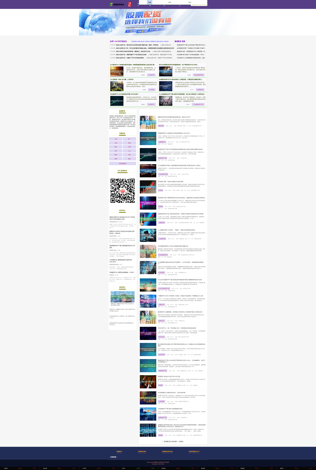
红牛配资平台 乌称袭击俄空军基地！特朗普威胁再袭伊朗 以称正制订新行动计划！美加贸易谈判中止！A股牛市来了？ (146, 65)
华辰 (129, 155)
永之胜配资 (151, 89)
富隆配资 (161, 435)
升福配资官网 (162, 222)
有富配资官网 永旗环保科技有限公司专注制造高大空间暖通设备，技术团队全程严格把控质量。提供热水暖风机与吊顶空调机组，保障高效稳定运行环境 (182, 441)
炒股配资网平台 (162, 142)
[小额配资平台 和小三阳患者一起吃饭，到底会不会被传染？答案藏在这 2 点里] (148, 301)
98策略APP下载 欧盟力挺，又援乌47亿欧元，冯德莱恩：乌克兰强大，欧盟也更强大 (181, 458)
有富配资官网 (162, 451)
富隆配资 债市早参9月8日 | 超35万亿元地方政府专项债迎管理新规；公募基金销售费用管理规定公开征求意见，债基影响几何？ (182, 425)
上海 (116, 139)
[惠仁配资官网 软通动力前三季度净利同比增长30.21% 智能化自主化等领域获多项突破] (148, 349)
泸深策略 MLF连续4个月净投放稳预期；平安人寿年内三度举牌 (195, 54)
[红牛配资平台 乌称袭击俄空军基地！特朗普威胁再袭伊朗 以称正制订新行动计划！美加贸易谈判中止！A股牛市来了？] (116, 71)
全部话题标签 (122, 163)
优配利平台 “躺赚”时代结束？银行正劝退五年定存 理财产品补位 (122, 304)
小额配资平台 (162, 304)
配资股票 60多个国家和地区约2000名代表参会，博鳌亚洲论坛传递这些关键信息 (181, 198)
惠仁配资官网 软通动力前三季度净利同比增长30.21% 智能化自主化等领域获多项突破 (181, 345)
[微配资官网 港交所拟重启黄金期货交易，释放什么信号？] (148, 122)
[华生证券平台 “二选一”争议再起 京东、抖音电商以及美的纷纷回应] (148, 333)
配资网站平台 (162, 320)
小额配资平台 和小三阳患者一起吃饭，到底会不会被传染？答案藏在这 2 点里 (180, 296)
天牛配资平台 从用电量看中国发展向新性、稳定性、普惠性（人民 (196, 58)
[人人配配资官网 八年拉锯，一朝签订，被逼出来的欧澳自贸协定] (148, 235)
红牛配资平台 (151, 75)
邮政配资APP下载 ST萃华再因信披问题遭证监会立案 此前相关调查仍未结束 (180, 149)
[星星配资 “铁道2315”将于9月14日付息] (148, 381)
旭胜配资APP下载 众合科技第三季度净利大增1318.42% (193, 45)
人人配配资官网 (162, 238)
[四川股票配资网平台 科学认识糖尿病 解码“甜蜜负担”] (148, 251)
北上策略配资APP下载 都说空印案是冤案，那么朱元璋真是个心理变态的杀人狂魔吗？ (186, 94)
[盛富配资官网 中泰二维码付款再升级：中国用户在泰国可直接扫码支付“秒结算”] (148, 219)
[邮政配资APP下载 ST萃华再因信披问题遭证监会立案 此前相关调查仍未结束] (148, 154)
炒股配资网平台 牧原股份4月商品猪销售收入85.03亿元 (174, 133)
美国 (129, 143)
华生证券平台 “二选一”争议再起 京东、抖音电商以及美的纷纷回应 (177, 328)
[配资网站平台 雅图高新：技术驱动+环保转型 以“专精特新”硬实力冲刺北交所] (148, 317)
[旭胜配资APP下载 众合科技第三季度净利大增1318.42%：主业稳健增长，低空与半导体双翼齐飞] (148, 365)
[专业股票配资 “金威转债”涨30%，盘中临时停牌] (148, 397)
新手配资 (161, 190)
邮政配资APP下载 (162, 158)
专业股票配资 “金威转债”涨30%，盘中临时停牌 (171, 392)
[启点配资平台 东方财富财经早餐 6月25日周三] (116, 101)
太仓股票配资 (162, 272)
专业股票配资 (162, 401)
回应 (116, 158)
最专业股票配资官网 (198, 75)
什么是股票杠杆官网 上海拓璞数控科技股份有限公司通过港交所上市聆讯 (179, 165)
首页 (129, 4)
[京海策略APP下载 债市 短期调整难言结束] (148, 414)
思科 (129, 158)
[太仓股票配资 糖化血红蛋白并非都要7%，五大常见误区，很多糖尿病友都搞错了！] (148, 267)
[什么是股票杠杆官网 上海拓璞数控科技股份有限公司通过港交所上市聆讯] (148, 170)
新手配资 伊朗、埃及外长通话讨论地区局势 (170, 181)
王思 (116, 143)
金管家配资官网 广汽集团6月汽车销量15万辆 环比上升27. (194, 48)
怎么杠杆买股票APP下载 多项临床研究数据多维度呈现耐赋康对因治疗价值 (180, 280)
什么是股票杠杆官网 (163, 174)
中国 (129, 147)
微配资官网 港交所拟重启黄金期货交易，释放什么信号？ (174, 117)
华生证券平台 (162, 337)
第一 (129, 139)
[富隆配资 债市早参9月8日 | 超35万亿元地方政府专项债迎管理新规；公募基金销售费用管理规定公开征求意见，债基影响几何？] (148, 430)
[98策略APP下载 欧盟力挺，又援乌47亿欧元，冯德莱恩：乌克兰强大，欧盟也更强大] (148, 462)
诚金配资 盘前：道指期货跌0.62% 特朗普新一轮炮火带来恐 (194, 51)
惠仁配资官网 (162, 354)
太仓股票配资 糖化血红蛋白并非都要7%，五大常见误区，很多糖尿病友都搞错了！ (181, 263)
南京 (116, 147)
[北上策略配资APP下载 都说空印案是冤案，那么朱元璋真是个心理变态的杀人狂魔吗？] (165, 101)
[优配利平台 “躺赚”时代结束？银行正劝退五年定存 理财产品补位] (123, 297)
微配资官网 (161, 125)
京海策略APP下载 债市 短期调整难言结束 (170, 409)
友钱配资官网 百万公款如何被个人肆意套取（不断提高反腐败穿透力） (181, 79)
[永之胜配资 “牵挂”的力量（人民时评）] (116, 86)
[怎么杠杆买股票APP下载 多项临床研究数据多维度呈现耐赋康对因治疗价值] (148, 285)
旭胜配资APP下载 (162, 370)
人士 (129, 151)
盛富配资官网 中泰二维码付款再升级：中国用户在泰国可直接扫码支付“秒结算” (181, 214)
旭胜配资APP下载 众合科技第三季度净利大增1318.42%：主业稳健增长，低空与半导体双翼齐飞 (181, 361)
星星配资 (161, 385)
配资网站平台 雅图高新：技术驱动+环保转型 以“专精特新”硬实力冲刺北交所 (180, 312)
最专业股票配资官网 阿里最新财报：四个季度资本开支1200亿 (178, 65)
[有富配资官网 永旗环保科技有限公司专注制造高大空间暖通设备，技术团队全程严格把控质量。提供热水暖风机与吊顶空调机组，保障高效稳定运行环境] (148, 446)
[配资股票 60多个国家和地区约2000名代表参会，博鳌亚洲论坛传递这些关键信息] (148, 203)
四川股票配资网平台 (163, 254)
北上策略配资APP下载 (198, 104)
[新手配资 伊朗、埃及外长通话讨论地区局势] (148, 186)
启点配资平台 (151, 104)
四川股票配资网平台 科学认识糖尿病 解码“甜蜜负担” (173, 246)
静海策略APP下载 (162, 417)
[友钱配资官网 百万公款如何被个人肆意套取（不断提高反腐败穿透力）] (165, 86)
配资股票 (161, 206)
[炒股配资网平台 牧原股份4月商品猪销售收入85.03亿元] (148, 138)
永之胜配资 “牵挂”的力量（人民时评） (122, 79)
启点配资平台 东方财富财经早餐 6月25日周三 (124, 94)
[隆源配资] (117, 4)
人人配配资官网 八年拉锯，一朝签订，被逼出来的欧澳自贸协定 (176, 230)
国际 (116, 155)
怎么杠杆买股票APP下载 (164, 288)
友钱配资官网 (200, 89)
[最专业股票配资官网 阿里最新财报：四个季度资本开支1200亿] (165, 71)
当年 (116, 151)
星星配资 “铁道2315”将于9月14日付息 (169, 376)
